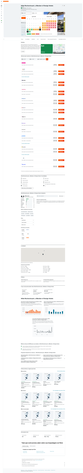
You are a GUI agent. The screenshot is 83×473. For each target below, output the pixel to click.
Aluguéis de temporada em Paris (40, 452)
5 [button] (55, 21)
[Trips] (1, 18)
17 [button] (29, 27)
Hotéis (26, 470)
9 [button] (27, 25)
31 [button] (29, 31)
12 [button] (55, 23)
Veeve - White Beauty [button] (57, 381)
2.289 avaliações (28, 8)
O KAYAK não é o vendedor (26, 462)
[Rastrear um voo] (1, 14)
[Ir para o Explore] (1, 12)
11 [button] (53, 23)
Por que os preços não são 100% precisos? (28, 465)
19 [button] (55, 25)
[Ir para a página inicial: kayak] (6, 1)
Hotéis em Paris (25, 452)
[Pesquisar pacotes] (1, 9)
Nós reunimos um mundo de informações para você (30, 464)
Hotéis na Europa (30, 470)
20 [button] (35, 27)
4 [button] (53, 21)
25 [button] (31, 29)
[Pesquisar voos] (1, 4)
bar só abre (31, 213)
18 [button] (31, 27)
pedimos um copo (30, 211)
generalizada (28, 215)
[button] (1, 1)
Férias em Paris (52, 451)
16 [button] (27, 27)
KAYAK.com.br (22, 470)
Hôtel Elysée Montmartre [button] (24, 419)
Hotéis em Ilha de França (41, 470)
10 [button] (29, 25)
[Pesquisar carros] (1, 8)
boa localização (27, 213)
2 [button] (27, 23)
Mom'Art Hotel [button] (34, 419)
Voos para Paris (25, 451)
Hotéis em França (35, 470)
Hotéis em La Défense (47, 470)
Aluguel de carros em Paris (39, 451)
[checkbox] (25, 230)
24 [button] (29, 29)
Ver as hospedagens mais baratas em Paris (59, 390)
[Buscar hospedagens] (1, 6)
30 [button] (27, 31)
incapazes (32, 215)
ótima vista (22, 213)
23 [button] (27, 29)
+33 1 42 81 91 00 (23, 10)
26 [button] (33, 29)
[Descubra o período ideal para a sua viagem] (1, 15)
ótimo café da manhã (24, 211)
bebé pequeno (23, 215)
